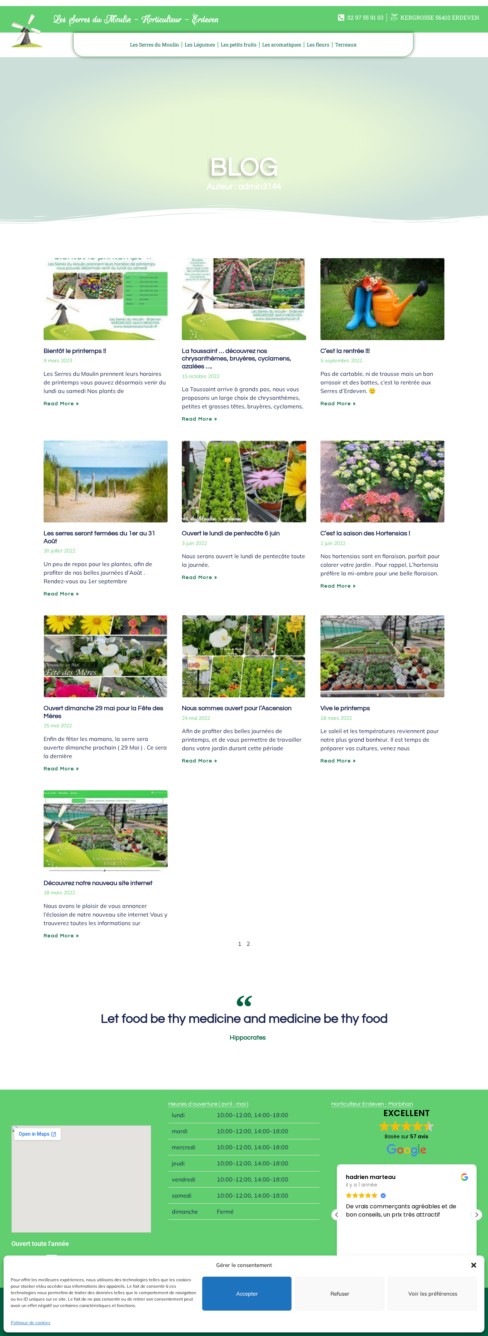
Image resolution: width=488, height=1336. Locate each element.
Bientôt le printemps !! (75, 351)
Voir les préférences (432, 1293)
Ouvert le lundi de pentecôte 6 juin (231, 533)
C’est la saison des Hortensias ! (365, 533)
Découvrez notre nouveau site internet (98, 883)
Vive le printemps (345, 708)
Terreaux (346, 44)
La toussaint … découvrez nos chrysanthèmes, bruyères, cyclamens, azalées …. (236, 359)
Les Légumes (200, 44)
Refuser (339, 1293)
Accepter (247, 1293)
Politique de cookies (30, 1322)
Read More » (61, 403)
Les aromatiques (281, 44)
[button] (473, 1265)
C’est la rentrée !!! (345, 351)
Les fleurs (318, 44)
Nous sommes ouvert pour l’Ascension (237, 708)
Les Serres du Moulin (154, 44)
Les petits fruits (239, 44)
